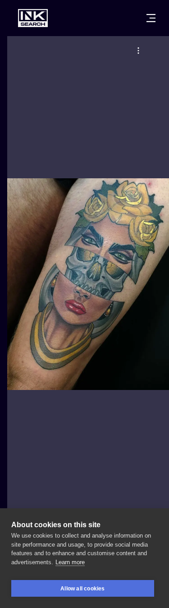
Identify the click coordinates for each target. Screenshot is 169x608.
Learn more (70, 562)
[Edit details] (138, 50)
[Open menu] (151, 18)
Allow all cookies (82, 588)
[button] (138, 50)
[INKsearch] (33, 18)
